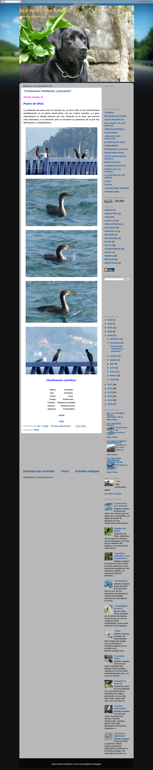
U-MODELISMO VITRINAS (117, 188)
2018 (110, 335)
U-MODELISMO (112, 192)
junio (112, 368)
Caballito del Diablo (120, 529)
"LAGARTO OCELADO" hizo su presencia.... (122, 555)
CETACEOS (110, 228)
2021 (110, 324)
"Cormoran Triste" (119, 657)
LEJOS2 (108, 185)
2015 (110, 392)
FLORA (108, 242)
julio (112, 364)
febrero (114, 375)
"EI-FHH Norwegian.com (121, 464)
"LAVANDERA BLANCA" (120, 607)
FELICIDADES (111, 238)
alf (118, 481)
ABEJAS (109, 210)
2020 (110, 328)
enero (113, 379)
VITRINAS (109, 112)
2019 (110, 331)
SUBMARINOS (111, 146)
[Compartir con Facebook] (83, 426)
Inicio (65, 471)
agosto (113, 360)
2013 (110, 400)
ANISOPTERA (111, 213)
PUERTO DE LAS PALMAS (113, 170)
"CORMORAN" (121, 581)
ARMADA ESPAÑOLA (115, 129)
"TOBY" (118, 631)
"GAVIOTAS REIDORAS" (120, 734)
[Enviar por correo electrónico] (76, 426)
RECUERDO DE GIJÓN (115, 116)
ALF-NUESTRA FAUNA (44, 10)
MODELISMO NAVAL (114, 153)
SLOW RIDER (111, 133)
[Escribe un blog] (79, 426)
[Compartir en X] (81, 426)
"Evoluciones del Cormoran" (121, 504)
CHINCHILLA (111, 231)
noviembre (115, 343)
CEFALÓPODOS (112, 224)
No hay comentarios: (61, 426)
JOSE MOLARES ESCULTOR (113, 137)
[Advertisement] (61, 451)
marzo (113, 372)
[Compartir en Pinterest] (85, 426)
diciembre (115, 339)
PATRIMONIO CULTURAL (117, 149)
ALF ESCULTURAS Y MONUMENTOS (117, 442)
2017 (110, 384)
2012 (110, 404)
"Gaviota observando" (120, 707)
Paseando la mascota (120, 682)
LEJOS (108, 181)
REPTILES (109, 259)
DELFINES (109, 235)
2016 (110, 388)
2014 (110, 396)
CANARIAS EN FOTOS (115, 166)
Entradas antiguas (87, 471)
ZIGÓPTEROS (111, 263)
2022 (110, 320)
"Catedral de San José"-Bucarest (121, 447)
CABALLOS (110, 221)
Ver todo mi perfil (113, 494)
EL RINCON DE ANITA (115, 142)
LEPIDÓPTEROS (112, 249)
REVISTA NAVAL (112, 162)
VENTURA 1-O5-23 (115, 417)
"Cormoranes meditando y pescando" (47, 90)
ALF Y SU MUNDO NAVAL (115, 414)
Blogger (97, 764)
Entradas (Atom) (45, 477)
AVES (36, 430)
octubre (114, 356)
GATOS (108, 245)
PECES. (108, 252)
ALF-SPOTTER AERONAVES (114, 459)
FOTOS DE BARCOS (114, 120)
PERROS (109, 256)
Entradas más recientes (39, 471)
